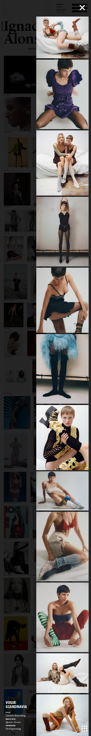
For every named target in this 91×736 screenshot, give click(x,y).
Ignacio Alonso (13, 722)
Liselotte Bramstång (15, 715)
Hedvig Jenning (13, 728)
